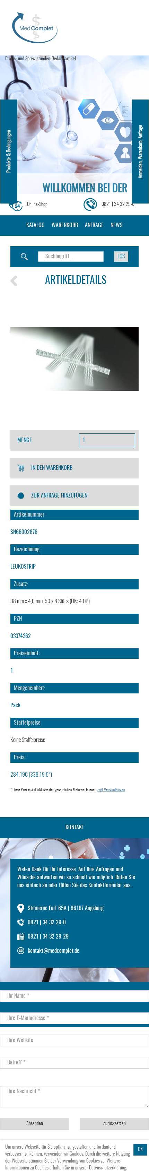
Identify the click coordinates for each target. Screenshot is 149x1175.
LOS (121, 256)
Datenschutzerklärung (107, 1168)
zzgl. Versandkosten (111, 790)
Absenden (34, 1123)
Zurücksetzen (114, 1123)
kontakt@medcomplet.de (53, 951)
